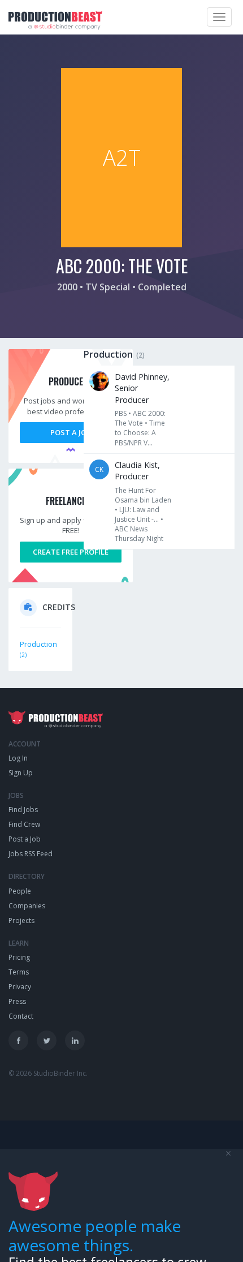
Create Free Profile (71, 552)
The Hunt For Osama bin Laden (143, 495)
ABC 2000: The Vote (140, 418)
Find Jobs (23, 809)
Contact (20, 1016)
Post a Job (70, 432)
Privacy (19, 986)
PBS (121, 413)
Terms (18, 972)
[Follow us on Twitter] (47, 1040)
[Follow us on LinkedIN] (75, 1040)
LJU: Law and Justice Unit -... (137, 514)
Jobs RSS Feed (30, 853)
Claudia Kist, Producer (137, 471)
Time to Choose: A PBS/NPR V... (140, 432)
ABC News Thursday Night (139, 533)
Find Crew (24, 824)
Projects (21, 920)
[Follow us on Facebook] (18, 1040)
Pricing (19, 957)
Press (17, 1001)
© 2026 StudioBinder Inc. (48, 1073)
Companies (26, 906)
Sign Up (20, 773)
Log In (18, 758)
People (19, 891)
